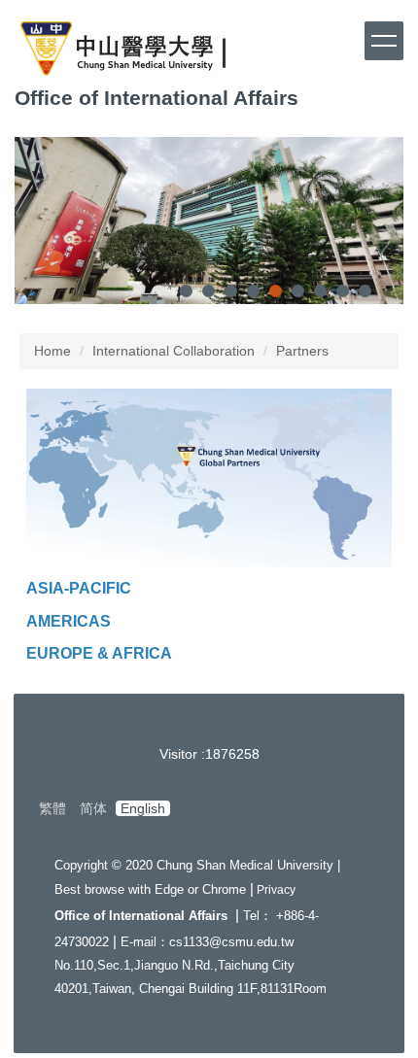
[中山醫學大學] (123, 51)
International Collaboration (173, 350)
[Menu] (384, 40)
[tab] (186, 291)
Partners (302, 350)
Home (52, 350)
